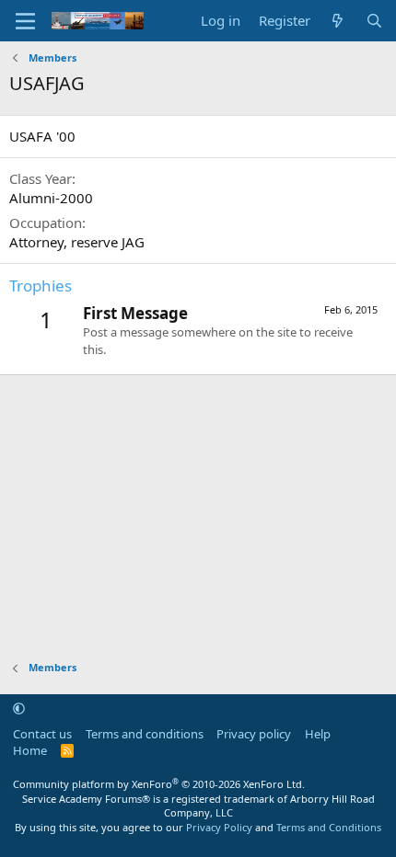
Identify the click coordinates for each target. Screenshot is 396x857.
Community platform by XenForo (159, 784)
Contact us (42, 734)
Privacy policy (253, 734)
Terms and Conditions (328, 827)
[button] (19, 708)
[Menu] (25, 21)
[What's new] (337, 21)
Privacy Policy (219, 827)
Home (30, 750)
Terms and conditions (145, 734)
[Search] (374, 21)
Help (318, 734)
